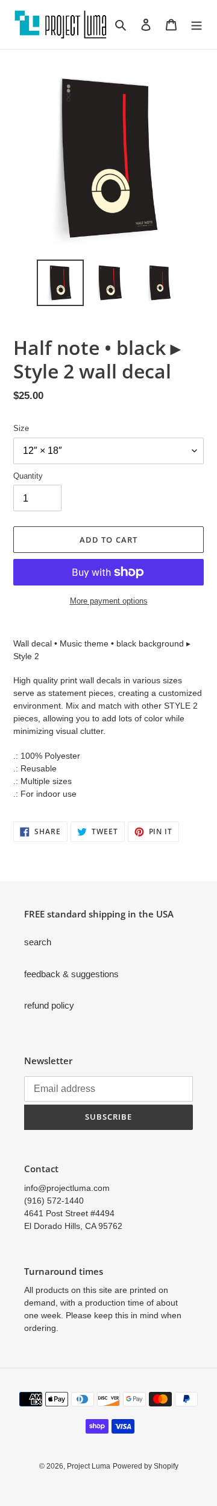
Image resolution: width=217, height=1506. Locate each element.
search (37, 942)
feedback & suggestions (71, 974)
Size (21, 428)
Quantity (28, 475)
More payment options (109, 600)
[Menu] (196, 24)
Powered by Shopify (145, 1466)
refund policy (49, 1005)
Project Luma (88, 1466)
